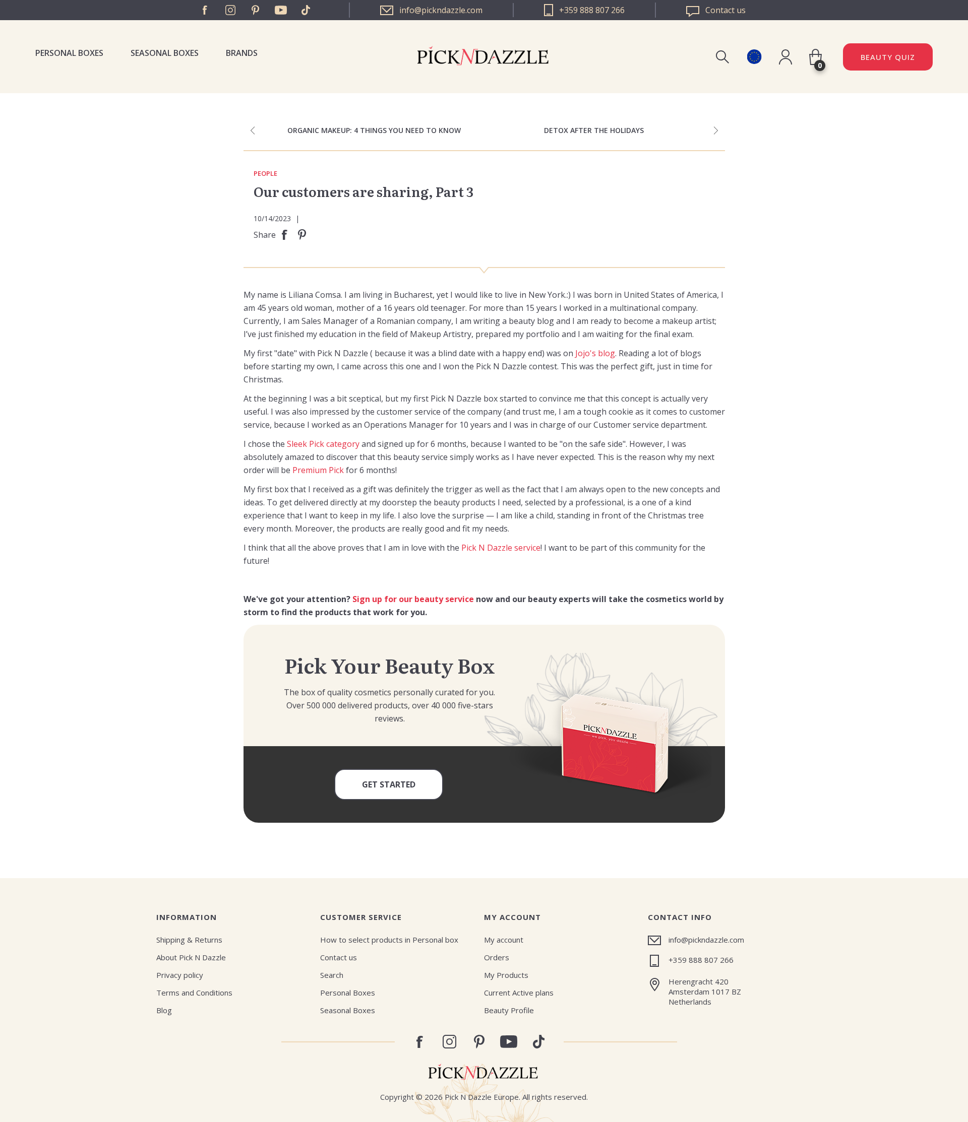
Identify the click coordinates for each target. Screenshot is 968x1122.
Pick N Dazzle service (500, 547)
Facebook (205, 10)
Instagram (230, 10)
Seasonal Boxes (165, 52)
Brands (242, 52)
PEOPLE (265, 174)
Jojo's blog (595, 353)
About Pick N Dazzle (191, 957)
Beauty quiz (888, 57)
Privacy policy (179, 975)
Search (331, 975)
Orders (496, 957)
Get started (388, 784)
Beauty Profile (509, 1010)
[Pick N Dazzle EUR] (754, 56)
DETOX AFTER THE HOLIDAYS (594, 130)
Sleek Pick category (323, 443)
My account (503, 940)
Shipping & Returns (189, 940)
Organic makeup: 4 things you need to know (374, 130)
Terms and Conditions (194, 992)
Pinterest (255, 10)
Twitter (306, 10)
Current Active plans (519, 992)
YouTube (280, 10)
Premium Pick (318, 470)
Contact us (338, 957)
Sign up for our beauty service (413, 599)
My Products (506, 975)
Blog (164, 1010)
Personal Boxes (69, 52)
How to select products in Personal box (389, 940)
